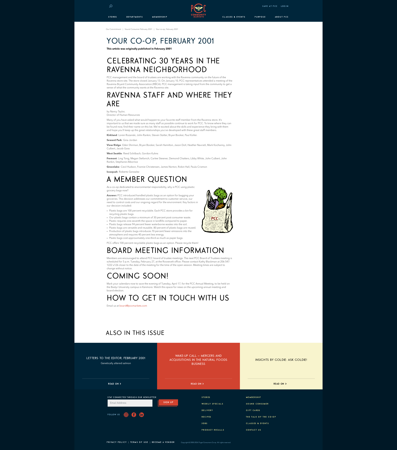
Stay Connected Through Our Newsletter (131, 397)
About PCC (282, 17)
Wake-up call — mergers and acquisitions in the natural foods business (198, 359)
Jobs (205, 424)
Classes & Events (233, 17)
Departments (134, 17)
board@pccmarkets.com (133, 306)
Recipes (206, 417)
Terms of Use (139, 442)
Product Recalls (213, 430)
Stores (112, 17)
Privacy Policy (117, 442)
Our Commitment (113, 29)
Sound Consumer (257, 404)
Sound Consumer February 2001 (138, 29)
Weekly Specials (212, 404)
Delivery (207, 410)
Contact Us (253, 430)
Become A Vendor (163, 442)
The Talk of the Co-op (261, 417)
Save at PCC (270, 6)
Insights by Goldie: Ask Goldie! (281, 359)
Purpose (260, 17)
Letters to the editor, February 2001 (115, 358)
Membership (159, 17)
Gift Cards (253, 410)
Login (285, 6)
